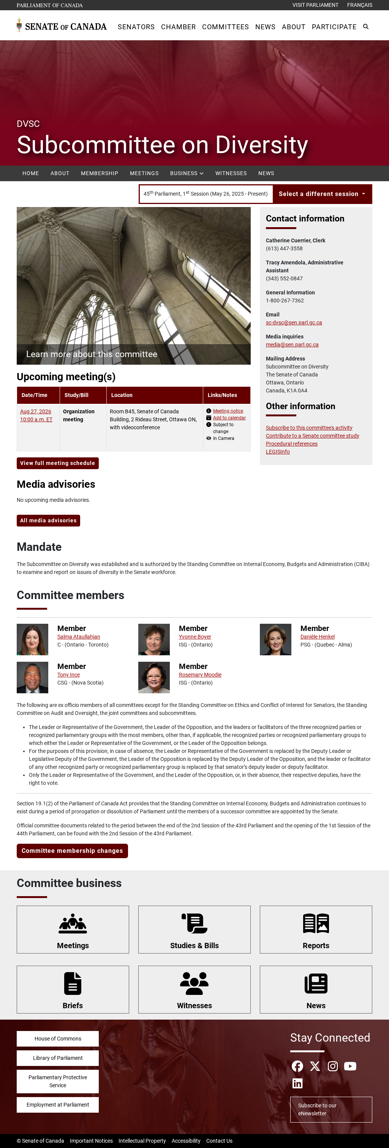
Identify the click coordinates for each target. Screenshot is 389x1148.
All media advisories (48, 520)
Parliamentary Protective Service (57, 1081)
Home (30, 173)
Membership (100, 173)
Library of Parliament (58, 1058)
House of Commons (58, 1039)
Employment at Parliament (58, 1105)
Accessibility (186, 1141)
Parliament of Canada (50, 5)
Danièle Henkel (317, 637)
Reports (316, 945)
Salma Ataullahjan (78, 637)
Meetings (144, 173)
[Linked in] (297, 1083)
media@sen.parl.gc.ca (292, 345)
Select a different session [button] (320, 194)
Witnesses (231, 173)
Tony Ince (68, 675)
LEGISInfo (278, 452)
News (266, 173)
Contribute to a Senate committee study (312, 436)
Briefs (73, 1005)
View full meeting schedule (57, 463)
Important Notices (91, 1141)
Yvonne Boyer (195, 637)
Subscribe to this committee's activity (309, 428)
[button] (136, 26)
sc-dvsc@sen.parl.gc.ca (294, 322)
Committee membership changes (72, 850)
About (60, 173)
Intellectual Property (142, 1141)
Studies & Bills (194, 945)
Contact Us (219, 1141)
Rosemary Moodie (200, 675)
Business (184, 173)
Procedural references (292, 444)
